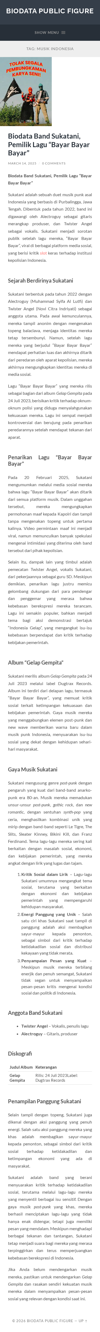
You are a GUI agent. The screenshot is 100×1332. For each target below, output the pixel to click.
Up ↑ (83, 1321)
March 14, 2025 (22, 163)
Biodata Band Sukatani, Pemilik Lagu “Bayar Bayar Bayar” (49, 144)
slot (43, 252)
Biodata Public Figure (50, 11)
